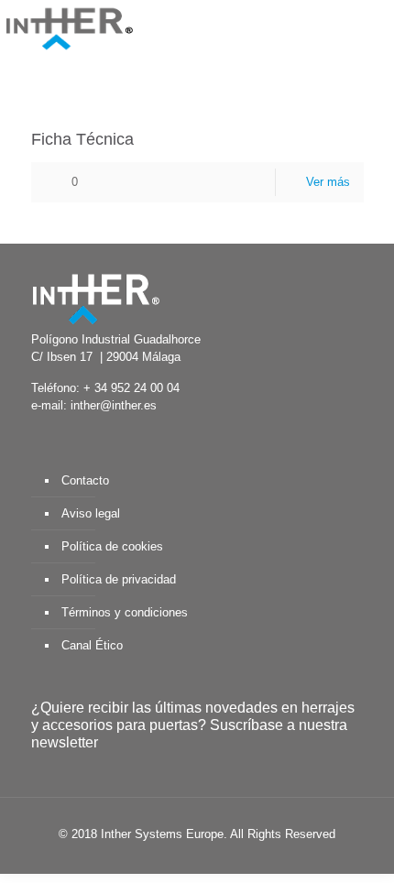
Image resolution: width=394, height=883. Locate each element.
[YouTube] (182, 859)
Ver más (328, 182)
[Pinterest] (231, 859)
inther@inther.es (114, 405)
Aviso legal (90, 513)
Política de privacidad (118, 579)
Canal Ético (92, 645)
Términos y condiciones (124, 612)
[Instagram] (256, 859)
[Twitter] (157, 859)
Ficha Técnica (82, 139)
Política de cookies (112, 546)
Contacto (85, 480)
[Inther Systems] (69, 27)
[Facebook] (132, 859)
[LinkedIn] (206, 859)
